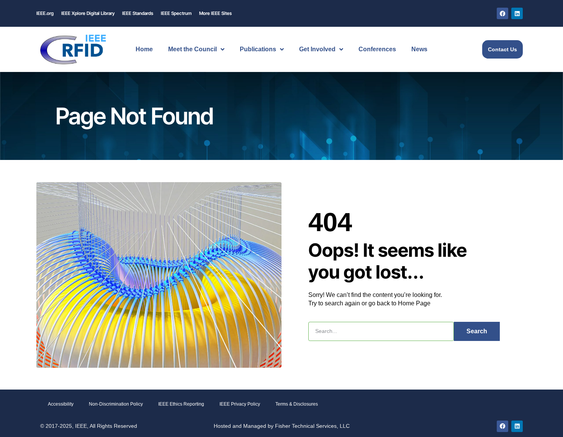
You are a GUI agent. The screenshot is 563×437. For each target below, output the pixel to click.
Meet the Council (192, 49)
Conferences (377, 49)
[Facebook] (502, 13)
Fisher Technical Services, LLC (312, 426)
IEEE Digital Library (88, 13)
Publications (258, 49)
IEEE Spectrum (176, 13)
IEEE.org (45, 13)
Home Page (414, 303)
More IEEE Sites (215, 13)
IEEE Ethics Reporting (181, 404)
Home (144, 49)
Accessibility (61, 404)
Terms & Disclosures (296, 404)
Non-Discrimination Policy (116, 404)
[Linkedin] (517, 13)
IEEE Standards (137, 13)
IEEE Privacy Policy (239, 404)
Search (476, 331)
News (419, 49)
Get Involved (317, 49)
